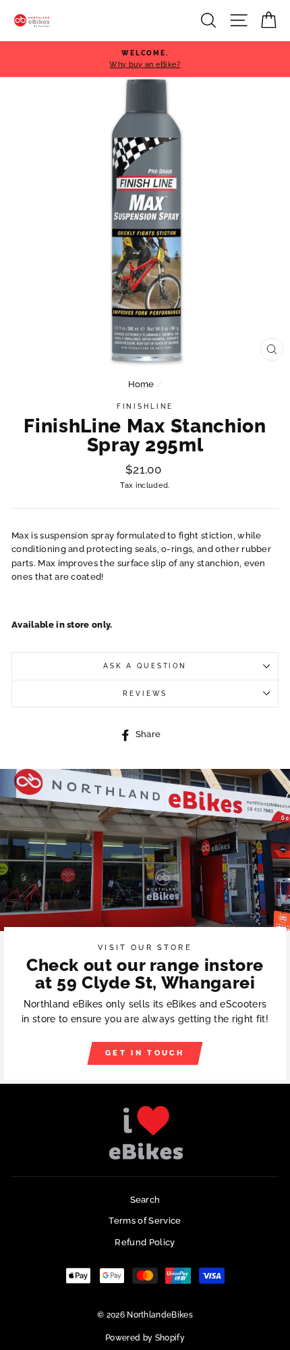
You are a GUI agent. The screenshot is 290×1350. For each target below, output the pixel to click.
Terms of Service (145, 1221)
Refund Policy (145, 1242)
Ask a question (145, 666)
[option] (145, 59)
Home (141, 384)
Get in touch (145, 1053)
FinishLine (145, 406)
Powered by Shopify (145, 1338)
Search (145, 1200)
